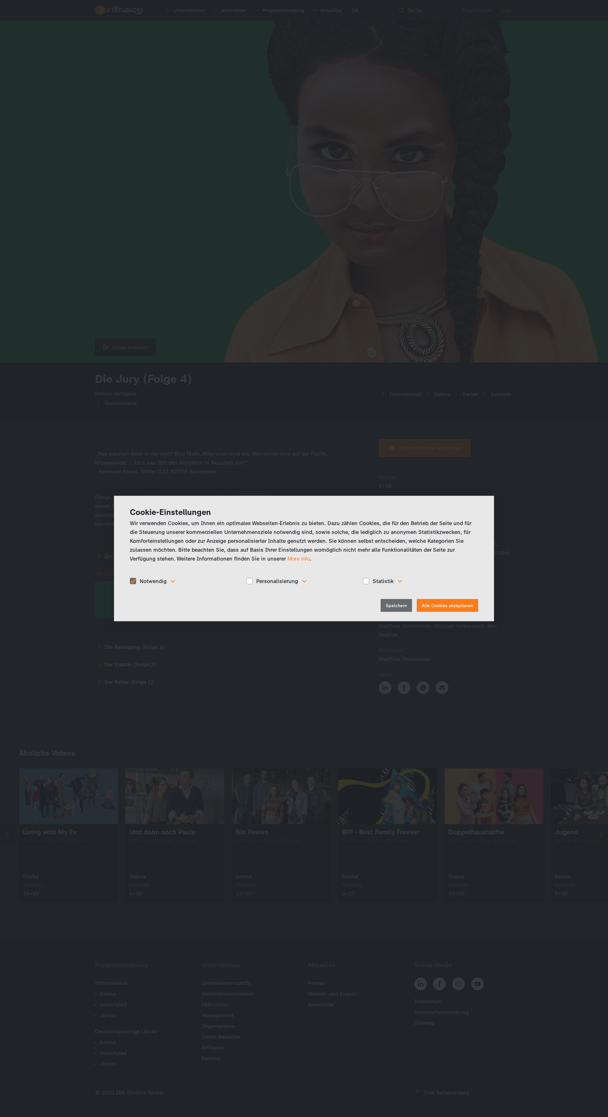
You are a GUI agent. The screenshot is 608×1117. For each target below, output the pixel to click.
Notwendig (153, 581)
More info (299, 558)
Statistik (383, 581)
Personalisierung (277, 581)
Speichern (396, 605)
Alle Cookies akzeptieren (447, 605)
